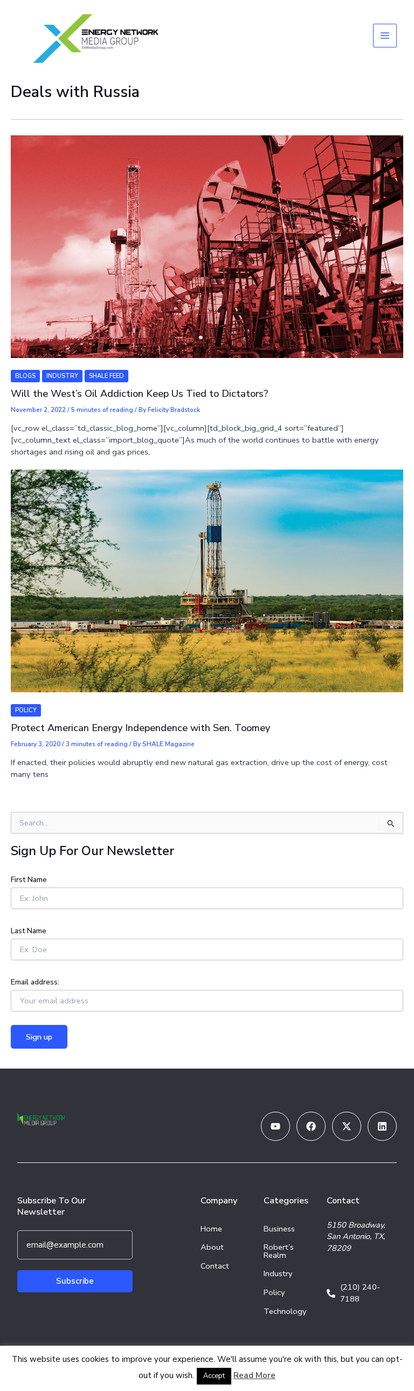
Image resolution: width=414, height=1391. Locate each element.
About (212, 1247)
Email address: (35, 982)
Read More (254, 1375)
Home (211, 1228)
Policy (26, 710)
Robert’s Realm (279, 1251)
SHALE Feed (106, 376)
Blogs (25, 376)
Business (279, 1228)
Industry (62, 376)
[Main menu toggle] (385, 35)
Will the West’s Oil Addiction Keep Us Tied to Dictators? (139, 393)
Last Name (28, 931)
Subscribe (75, 1281)
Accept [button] (214, 1376)
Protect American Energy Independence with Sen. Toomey (140, 727)
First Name (29, 879)
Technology (285, 1311)
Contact (215, 1266)
